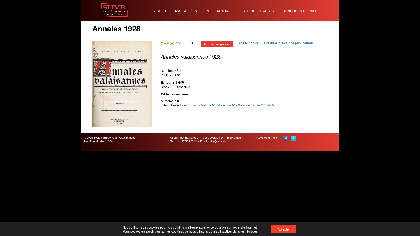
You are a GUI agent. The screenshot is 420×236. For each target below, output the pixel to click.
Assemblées (186, 11)
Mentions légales (94, 141)
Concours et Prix (300, 11)
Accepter (284, 229)
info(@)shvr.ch (217, 141)
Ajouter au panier (216, 44)
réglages (251, 231)
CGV (110, 141)
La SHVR (159, 11)
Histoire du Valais (256, 11)
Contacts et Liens (266, 138)
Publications (218, 11)
